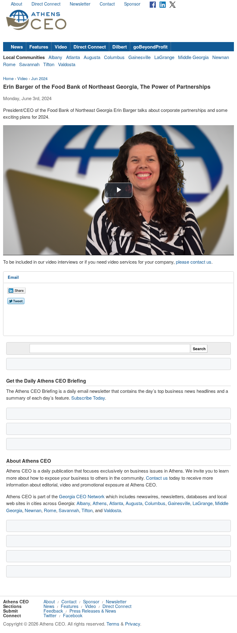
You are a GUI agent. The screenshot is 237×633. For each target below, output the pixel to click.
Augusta (92, 57)
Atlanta (73, 57)
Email (13, 277)
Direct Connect (45, 4)
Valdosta (66, 64)
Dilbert (119, 46)
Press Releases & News (92, 611)
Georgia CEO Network (82, 496)
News (17, 46)
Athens (100, 503)
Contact (107, 4)
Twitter (50, 615)
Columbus (114, 57)
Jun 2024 (39, 78)
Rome (9, 64)
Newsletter (80, 4)
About (16, 4)
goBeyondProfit (150, 46)
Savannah (29, 64)
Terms (112, 623)
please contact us (193, 261)
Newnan (220, 57)
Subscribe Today (88, 397)
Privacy (132, 623)
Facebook (72, 615)
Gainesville (139, 57)
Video (61, 46)
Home (8, 78)
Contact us (157, 477)
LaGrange (164, 57)
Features (38, 46)
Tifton (48, 64)
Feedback (53, 611)
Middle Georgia (193, 57)
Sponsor (132, 4)
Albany (55, 57)
